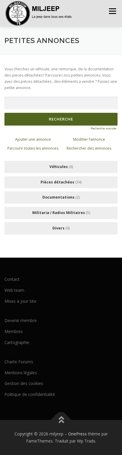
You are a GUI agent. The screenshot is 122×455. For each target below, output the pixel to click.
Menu (112, 11)
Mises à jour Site (20, 301)
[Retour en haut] (61, 420)
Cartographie (16, 342)
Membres (13, 331)
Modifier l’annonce (89, 139)
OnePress (77, 434)
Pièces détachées (57, 182)
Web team (14, 290)
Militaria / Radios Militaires (58, 212)
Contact (12, 279)
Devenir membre (20, 320)
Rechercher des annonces (89, 148)
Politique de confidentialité (29, 394)
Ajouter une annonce (33, 139)
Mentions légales (20, 372)
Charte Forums (18, 361)
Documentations (58, 197)
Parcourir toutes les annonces (32, 148)
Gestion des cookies (23, 383)
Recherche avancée (103, 128)
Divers (58, 228)
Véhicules (58, 166)
